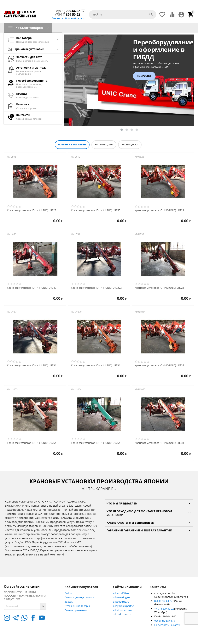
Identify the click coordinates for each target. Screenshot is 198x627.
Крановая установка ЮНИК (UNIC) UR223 (31, 210)
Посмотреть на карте (167, 625)
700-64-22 (68, 11)
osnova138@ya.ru (164, 620)
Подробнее (144, 76)
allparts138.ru (121, 593)
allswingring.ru (121, 597)
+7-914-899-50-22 (164, 608)
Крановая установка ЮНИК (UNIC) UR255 (95, 210)
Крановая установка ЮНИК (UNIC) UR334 (31, 365)
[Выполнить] (43, 606)
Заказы (69, 601)
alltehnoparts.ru (122, 610)
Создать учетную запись (79, 597)
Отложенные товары (77, 606)
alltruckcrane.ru (122, 614)
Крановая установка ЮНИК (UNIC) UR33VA (96, 287)
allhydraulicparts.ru (124, 606)
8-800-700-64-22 (163, 601)
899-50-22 (67, 14)
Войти (68, 593)
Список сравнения (76, 610)
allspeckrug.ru (121, 601)
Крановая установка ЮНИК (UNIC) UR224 (159, 365)
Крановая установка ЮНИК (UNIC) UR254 (31, 443)
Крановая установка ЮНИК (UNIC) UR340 (31, 287)
